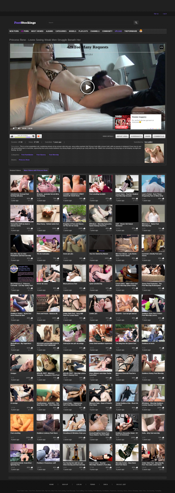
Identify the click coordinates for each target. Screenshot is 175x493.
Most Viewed (37, 31)
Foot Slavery (41, 155)
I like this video (12, 136)
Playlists (83, 31)
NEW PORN (14, 31)
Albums (49, 31)
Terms (92, 484)
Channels (95, 31)
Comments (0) (159, 136)
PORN (25, 31)
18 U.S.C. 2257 (121, 484)
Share (147, 136)
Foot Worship (54, 155)
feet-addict (148, 142)
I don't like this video (33, 136)
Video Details (108, 136)
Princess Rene (24, 160)
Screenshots (136, 136)
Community (107, 31)
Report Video (122, 136)
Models (72, 31)
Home (51, 484)
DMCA (106, 484)
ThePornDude (130, 31)
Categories (61, 31)
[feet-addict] (154, 153)
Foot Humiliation (27, 155)
